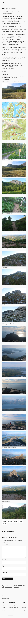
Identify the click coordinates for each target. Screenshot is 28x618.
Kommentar (5, 544)
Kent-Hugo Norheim (15, 11)
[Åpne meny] (25, 2)
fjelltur (4, 521)
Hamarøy (10, 521)
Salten (20, 521)
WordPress (10, 615)
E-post (4, 566)
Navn (4, 559)
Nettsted (4, 572)
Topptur (5, 523)
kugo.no (4, 2)
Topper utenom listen (7, 13)
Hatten (15, 521)
